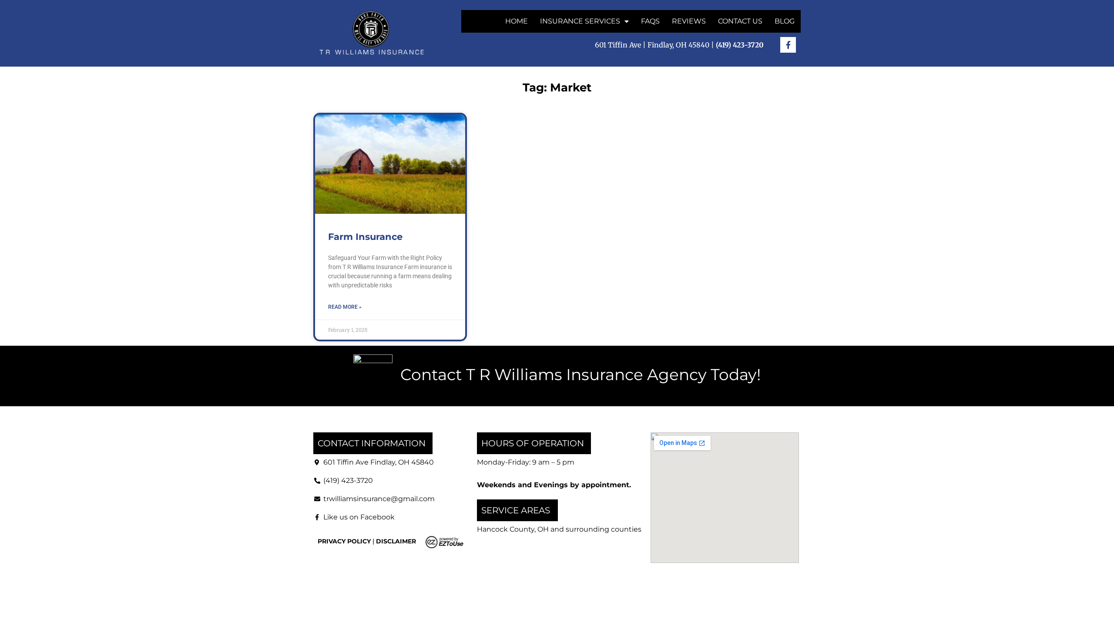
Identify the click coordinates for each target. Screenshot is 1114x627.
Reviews (689, 21)
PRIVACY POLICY (344, 541)
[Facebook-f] (788, 45)
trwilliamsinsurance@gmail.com (379, 499)
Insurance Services (580, 21)
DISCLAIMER (396, 541)
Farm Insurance (365, 236)
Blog (785, 21)
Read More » (345, 307)
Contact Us (740, 21)
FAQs (650, 21)
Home (516, 21)
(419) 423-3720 (348, 480)
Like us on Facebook (359, 517)
